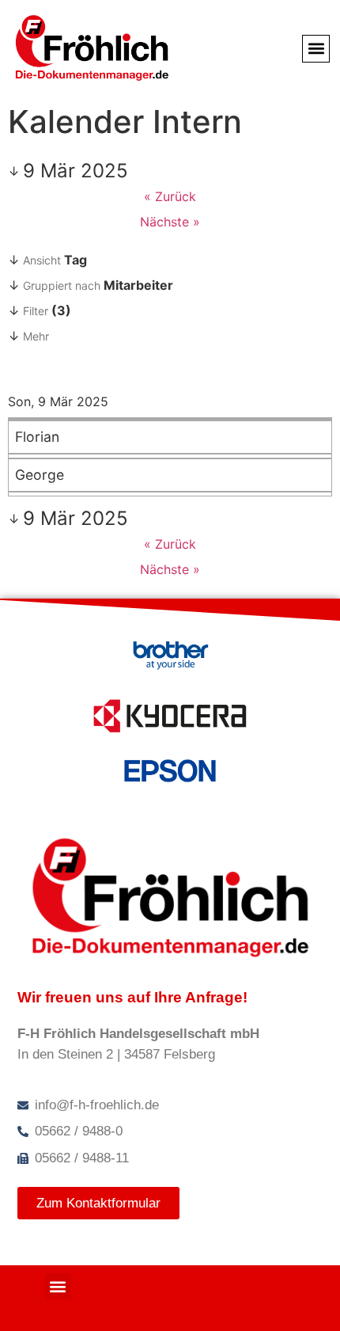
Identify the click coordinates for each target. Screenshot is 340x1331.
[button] (316, 49)
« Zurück (170, 196)
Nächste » (170, 222)
